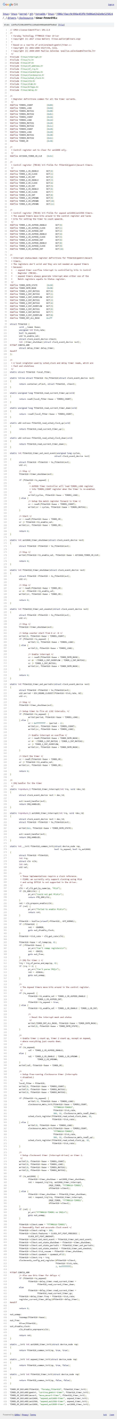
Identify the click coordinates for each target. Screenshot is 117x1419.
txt (105, 1414)
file (61, 25)
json (112, 1414)
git (31, 14)
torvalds (40, 14)
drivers (12, 18)
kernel (23, 14)
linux (6, 14)
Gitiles (17, 1414)
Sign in (111, 4)
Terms (33, 1414)
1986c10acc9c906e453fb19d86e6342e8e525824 (84, 14)
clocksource (26, 18)
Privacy (25, 1414)
